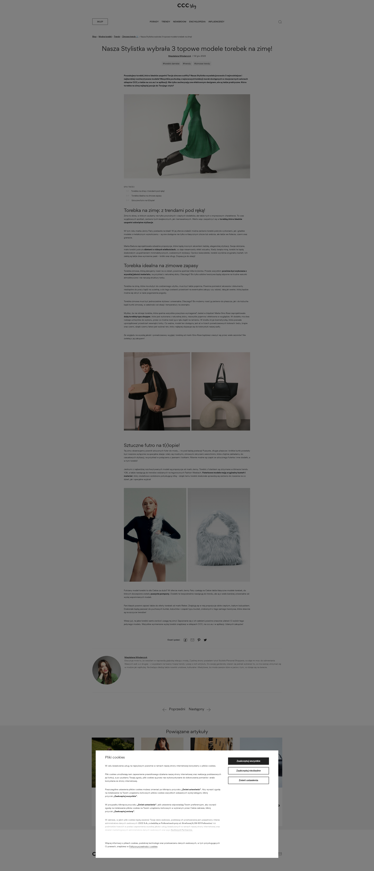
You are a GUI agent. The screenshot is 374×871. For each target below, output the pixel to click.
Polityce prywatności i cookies (143, 846)
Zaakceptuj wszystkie (248, 761)
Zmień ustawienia (248, 780)
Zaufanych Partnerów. (182, 830)
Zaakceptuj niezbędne (248, 770)
